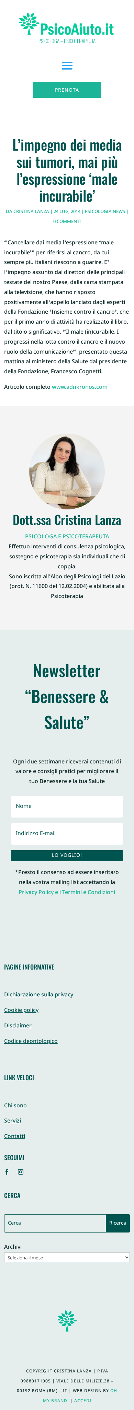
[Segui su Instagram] (20, 1171)
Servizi (12, 1121)
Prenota (67, 90)
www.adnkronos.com (80, 388)
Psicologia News (105, 212)
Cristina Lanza (31, 212)
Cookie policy (21, 1011)
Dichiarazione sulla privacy (38, 995)
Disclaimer (18, 1026)
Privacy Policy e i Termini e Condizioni (67, 893)
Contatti (14, 1137)
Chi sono (15, 1106)
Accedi (82, 1401)
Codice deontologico (31, 1042)
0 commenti (67, 222)
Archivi (13, 1248)
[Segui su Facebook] (6, 1171)
